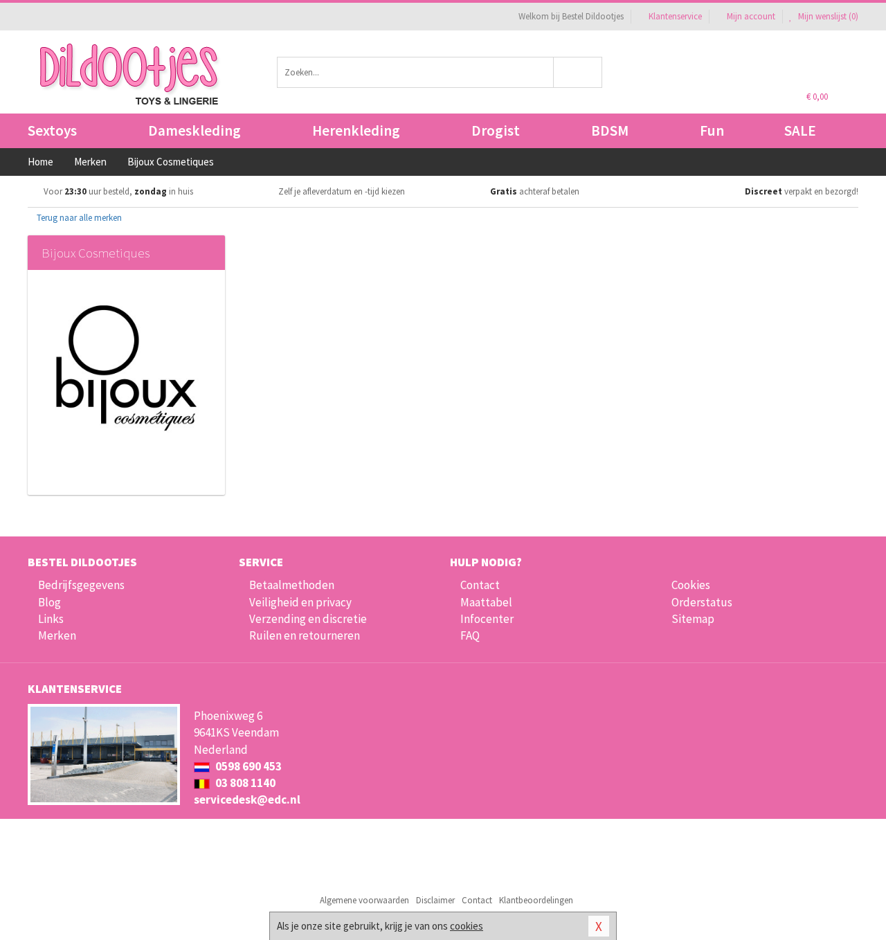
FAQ (470, 635)
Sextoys (52, 130)
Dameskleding (194, 130)
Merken (57, 635)
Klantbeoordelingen (536, 900)
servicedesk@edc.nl (247, 799)
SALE (800, 130)
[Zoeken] (578, 72)
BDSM (610, 130)
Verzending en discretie (308, 618)
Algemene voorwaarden (364, 900)
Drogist (495, 130)
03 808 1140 (244, 782)
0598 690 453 (247, 766)
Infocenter (487, 618)
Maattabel (486, 602)
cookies (466, 925)
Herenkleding (356, 130)
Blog (49, 602)
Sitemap (692, 618)
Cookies (690, 585)
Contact (480, 585)
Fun (712, 130)
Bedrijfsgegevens (81, 585)
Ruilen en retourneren (304, 635)
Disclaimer (435, 900)
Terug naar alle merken (78, 218)
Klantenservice (675, 16)
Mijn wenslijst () (827, 16)
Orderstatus (701, 602)
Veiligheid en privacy (300, 602)
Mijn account (751, 16)
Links (51, 618)
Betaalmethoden (291, 585)
